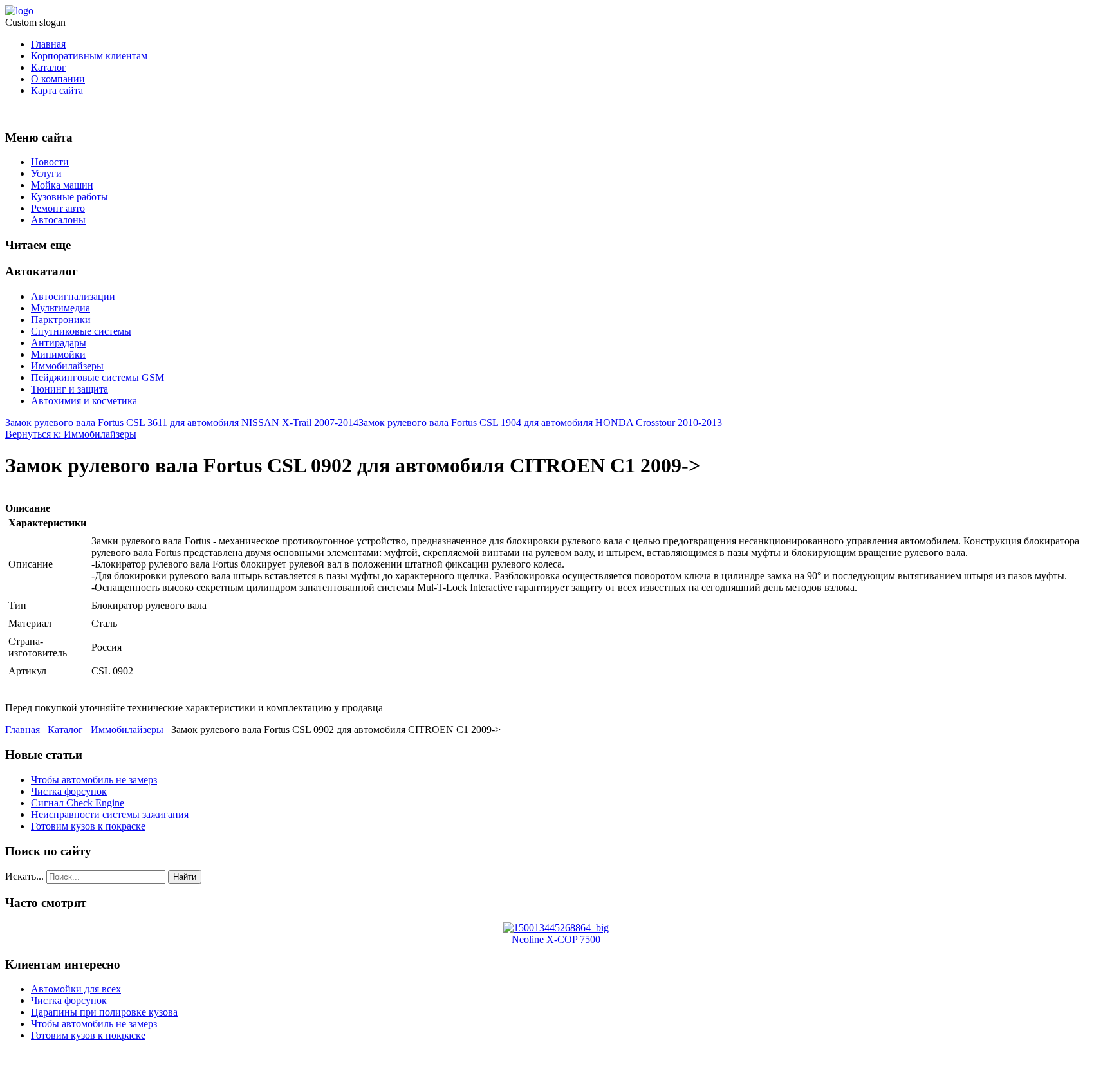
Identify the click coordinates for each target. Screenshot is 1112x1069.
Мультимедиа (60, 307)
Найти (184, 877)
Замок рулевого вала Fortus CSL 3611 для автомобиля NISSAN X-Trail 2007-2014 (181, 422)
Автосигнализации (73, 296)
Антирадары (58, 342)
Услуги (46, 173)
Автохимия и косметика (84, 400)
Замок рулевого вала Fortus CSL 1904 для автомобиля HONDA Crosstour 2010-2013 (540, 422)
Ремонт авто (58, 208)
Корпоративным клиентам (89, 55)
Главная (48, 44)
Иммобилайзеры (67, 365)
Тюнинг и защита (69, 389)
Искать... (24, 876)
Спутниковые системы (81, 331)
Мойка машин (62, 185)
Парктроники (61, 319)
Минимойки (58, 354)
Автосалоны (58, 219)
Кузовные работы (69, 196)
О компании (58, 78)
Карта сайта (57, 90)
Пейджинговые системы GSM (97, 377)
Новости (50, 161)
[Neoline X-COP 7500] (556, 927)
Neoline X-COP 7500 (556, 939)
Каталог (48, 67)
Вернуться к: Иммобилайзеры (70, 434)
